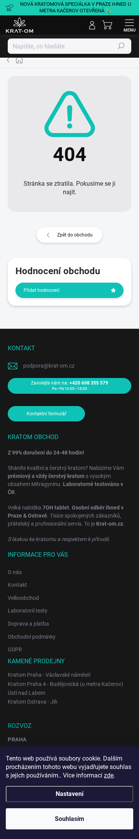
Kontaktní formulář (46, 413)
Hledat (121, 46)
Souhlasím (69, 818)
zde (109, 775)
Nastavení (69, 793)
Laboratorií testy (27, 611)
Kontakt (17, 585)
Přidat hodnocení (41, 290)
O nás (15, 572)
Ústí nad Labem (26, 693)
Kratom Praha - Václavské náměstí (49, 675)
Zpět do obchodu (75, 235)
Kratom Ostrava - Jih (33, 702)
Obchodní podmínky (32, 637)
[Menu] (129, 25)
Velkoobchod (23, 598)
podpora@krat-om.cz (49, 366)
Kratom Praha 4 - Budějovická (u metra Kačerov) (65, 684)
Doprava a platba (28, 624)
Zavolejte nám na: (69, 385)
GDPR (15, 649)
